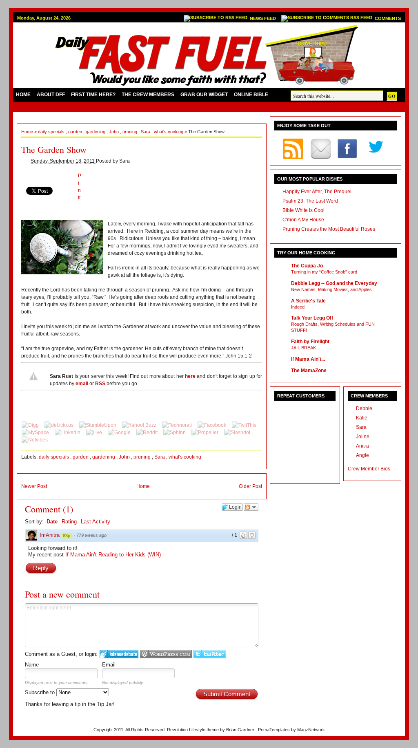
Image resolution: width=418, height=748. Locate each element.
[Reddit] (147, 432)
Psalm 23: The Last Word (310, 201)
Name (32, 665)
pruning (130, 131)
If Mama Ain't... (308, 359)
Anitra (362, 446)
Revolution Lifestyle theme (193, 729)
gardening (96, 131)
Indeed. (298, 306)
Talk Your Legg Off (312, 318)
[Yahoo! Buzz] (140, 425)
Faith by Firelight (310, 341)
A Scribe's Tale (308, 301)
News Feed (263, 18)
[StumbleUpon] (98, 425)
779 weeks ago (91, 535)
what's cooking (169, 131)
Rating (69, 522)
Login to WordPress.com (166, 654)
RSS (100, 383)
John (114, 131)
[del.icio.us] (59, 425)
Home (27, 131)
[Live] (94, 432)
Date (52, 522)
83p (66, 535)
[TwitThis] (244, 425)
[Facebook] (212, 425)
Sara (146, 131)
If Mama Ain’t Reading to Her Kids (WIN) (113, 555)
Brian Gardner (241, 729)
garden (75, 131)
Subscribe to (40, 692)
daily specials (52, 131)
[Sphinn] (175, 432)
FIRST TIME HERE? (93, 94)
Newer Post (34, 486)
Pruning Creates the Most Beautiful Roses (328, 229)
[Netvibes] (35, 440)
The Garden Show (54, 149)
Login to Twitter (209, 654)
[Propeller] (205, 432)
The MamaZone (309, 370)
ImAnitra (50, 535)
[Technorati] (177, 425)
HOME (23, 94)
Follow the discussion (251, 507)
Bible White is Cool (303, 210)
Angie (362, 455)
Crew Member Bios (369, 469)
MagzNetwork (311, 729)
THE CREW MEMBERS (148, 94)
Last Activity (95, 522)
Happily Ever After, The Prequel (316, 191)
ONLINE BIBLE (251, 94)
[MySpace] (36, 432)
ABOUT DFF (51, 94)
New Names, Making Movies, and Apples (331, 289)
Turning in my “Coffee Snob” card (324, 271)
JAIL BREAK (303, 347)
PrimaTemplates (274, 729)
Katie (361, 418)
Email (109, 665)
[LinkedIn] (68, 432)
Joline (362, 436)
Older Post (250, 486)
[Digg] (31, 425)
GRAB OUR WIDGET (204, 94)
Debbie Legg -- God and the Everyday (334, 283)
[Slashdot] (237, 432)
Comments (388, 18)
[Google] (120, 432)
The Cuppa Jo (307, 266)
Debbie (364, 408)
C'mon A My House (303, 220)
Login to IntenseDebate (119, 654)
